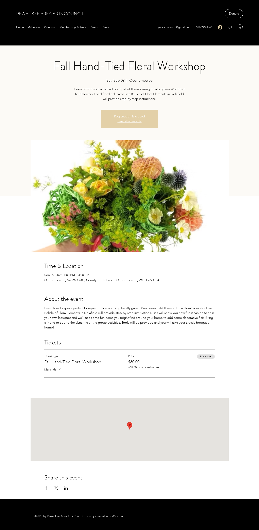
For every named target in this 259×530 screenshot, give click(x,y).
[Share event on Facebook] (46, 488)
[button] (240, 27)
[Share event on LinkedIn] (66, 488)
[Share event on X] (56, 488)
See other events (130, 121)
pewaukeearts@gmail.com (174, 27)
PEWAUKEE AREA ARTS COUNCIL (50, 14)
